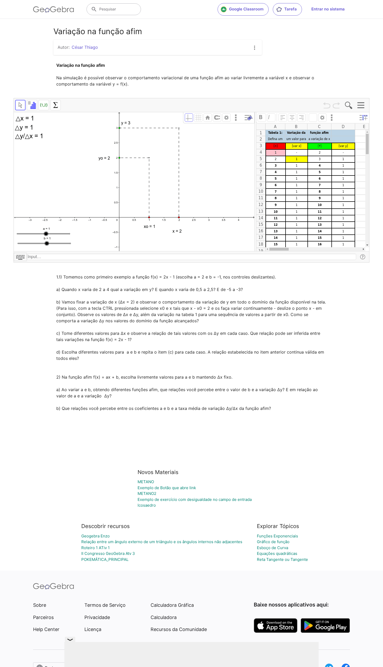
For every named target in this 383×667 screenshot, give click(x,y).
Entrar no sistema (328, 9)
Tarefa (290, 9)
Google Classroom (246, 9)
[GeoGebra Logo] (53, 9)
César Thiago (85, 47)
